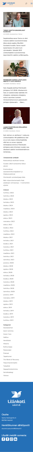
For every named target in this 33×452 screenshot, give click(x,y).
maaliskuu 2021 (8, 253)
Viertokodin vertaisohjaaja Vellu (14, 177)
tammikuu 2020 (9, 291)
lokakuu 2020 (8, 266)
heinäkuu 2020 (8, 276)
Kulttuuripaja (7, 347)
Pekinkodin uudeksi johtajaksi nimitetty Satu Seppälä (14, 80)
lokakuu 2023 (8, 212)
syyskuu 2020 (8, 269)
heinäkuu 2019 (8, 311)
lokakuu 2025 (8, 199)
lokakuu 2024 (8, 205)
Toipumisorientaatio (10, 363)
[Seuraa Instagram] (11, 439)
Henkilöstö (13, 83)
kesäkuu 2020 (8, 279)
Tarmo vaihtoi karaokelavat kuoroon (14, 31)
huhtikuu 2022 (8, 231)
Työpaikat (6, 366)
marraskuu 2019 (9, 298)
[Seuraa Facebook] (3, 439)
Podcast (6, 353)
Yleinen (20, 34)
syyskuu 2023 (8, 215)
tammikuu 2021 (8, 260)
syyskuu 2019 (8, 304)
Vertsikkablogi (8, 372)
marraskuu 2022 (9, 221)
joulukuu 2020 (8, 263)
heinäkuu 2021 (8, 240)
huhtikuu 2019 (8, 320)
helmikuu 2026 (8, 196)
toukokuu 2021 (8, 247)
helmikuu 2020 (8, 288)
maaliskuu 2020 (9, 285)
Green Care (7, 334)
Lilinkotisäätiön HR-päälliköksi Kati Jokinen (15, 127)
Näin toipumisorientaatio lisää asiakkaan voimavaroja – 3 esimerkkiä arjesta (16, 182)
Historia (6, 344)
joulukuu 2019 (8, 295)
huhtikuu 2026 (8, 193)
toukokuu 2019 (8, 317)
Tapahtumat (7, 356)
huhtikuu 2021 (8, 250)
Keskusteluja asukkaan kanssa (13, 160)
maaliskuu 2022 (8, 234)
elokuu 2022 (7, 225)
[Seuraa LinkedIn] (15, 439)
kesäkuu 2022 (8, 228)
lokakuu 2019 (8, 301)
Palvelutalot (7, 350)
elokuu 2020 (7, 272)
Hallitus (5, 337)
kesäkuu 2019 (8, 314)
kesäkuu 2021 (8, 244)
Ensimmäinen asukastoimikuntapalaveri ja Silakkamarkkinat (13, 171)
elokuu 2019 (7, 307)
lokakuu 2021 (8, 237)
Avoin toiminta (8, 331)
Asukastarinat (14, 34)
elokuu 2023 (7, 218)
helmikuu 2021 (8, 256)
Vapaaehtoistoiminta (10, 369)
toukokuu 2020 (8, 282)
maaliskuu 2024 (9, 209)
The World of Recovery (11, 360)
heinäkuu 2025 (8, 202)
